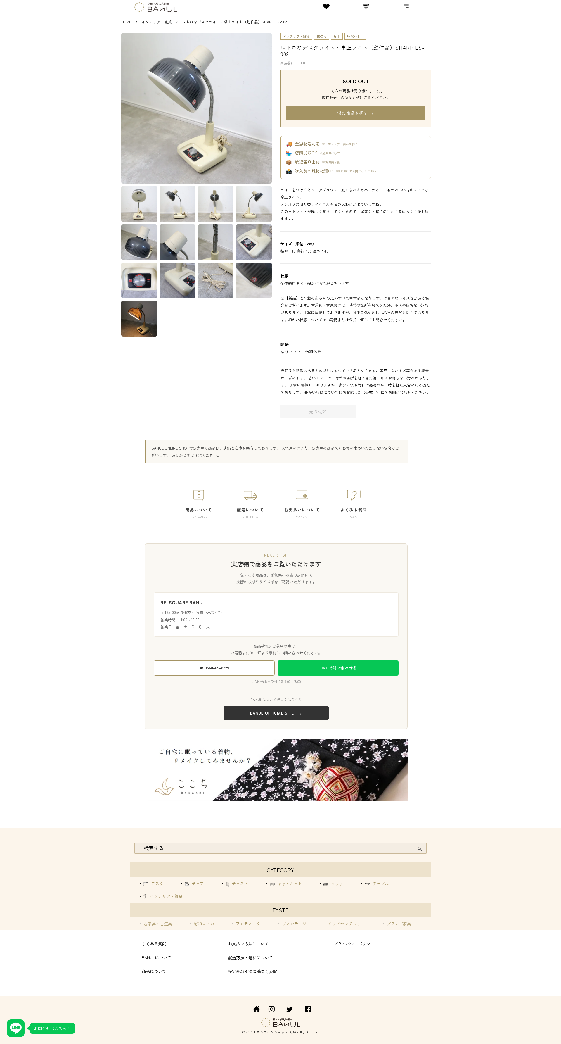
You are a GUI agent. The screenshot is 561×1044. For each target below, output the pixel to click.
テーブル (380, 883)
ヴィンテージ (294, 923)
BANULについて (156, 957)
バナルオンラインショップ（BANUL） (276, 1031)
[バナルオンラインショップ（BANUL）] (253, 1010)
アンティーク (247, 923)
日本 (337, 36)
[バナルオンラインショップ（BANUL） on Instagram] (271, 1010)
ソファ (336, 883)
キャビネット (289, 883)
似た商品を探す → (355, 113)
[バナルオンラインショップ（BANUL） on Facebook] (307, 1010)
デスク (156, 883)
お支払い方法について (248, 944)
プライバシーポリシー (353, 944)
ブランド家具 (398, 923)
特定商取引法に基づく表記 (252, 971)
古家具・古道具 (157, 923)
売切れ (322, 36)
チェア (197, 883)
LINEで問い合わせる (338, 668)
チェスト (239, 883)
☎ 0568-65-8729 (214, 668)
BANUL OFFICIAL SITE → (276, 713)
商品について (154, 971)
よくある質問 (154, 944)
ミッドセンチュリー (346, 923)
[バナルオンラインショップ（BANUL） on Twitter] (289, 1010)
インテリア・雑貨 (157, 22)
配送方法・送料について (250, 957)
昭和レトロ (355, 36)
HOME (126, 22)
